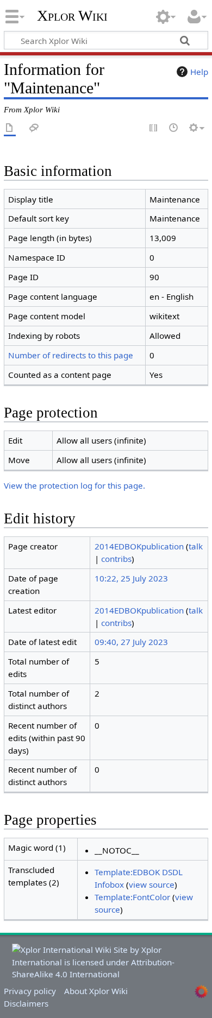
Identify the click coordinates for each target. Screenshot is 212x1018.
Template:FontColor (132, 896)
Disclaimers (26, 1003)
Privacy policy (30, 990)
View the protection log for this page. (74, 485)
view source (151, 884)
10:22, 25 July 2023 (131, 578)
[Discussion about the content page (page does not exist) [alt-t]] (34, 128)
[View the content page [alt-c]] (10, 128)
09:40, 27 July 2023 (131, 641)
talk (196, 546)
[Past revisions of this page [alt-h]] (174, 128)
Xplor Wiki (72, 15)
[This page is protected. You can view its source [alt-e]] (154, 128)
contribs (116, 558)
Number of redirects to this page (70, 355)
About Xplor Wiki (96, 990)
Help (199, 71)
